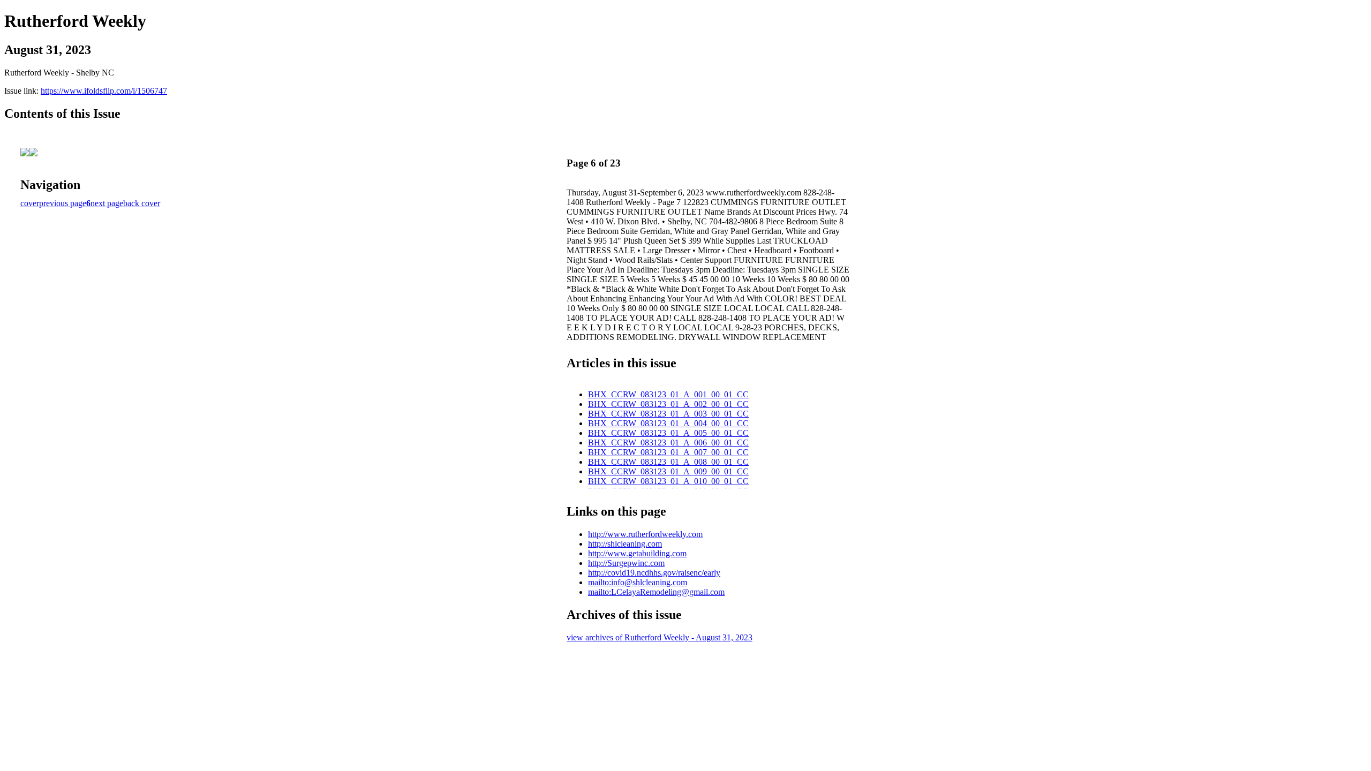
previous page (62, 203)
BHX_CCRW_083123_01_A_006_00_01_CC (668, 442)
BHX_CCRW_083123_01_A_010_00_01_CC (668, 481)
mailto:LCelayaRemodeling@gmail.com (656, 591)
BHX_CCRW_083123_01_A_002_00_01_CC (668, 404)
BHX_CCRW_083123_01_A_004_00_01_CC (668, 423)
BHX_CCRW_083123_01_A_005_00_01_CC (668, 432)
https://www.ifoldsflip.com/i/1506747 (104, 90)
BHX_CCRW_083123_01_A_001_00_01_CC (668, 394)
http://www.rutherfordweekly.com (645, 534)
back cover (141, 203)
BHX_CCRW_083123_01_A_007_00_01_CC (668, 452)
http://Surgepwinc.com (626, 563)
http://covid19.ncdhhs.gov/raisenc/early (654, 572)
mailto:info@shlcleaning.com (637, 582)
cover (29, 203)
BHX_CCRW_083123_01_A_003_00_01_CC (668, 413)
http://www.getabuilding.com (637, 553)
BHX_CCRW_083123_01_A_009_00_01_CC (668, 471)
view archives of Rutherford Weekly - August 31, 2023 (659, 637)
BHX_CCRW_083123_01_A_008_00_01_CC (668, 461)
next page (107, 203)
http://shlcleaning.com (625, 543)
